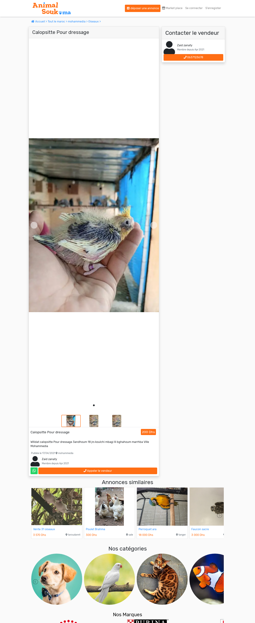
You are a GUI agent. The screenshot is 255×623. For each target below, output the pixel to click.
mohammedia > (78, 21)
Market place (173, 8)
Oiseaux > (94, 21)
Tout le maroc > (58, 21)
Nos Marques (127, 614)
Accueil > (41, 21)
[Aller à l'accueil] (52, 8)
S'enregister (213, 8)
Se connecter (194, 8)
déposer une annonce (144, 8)
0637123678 (194, 57)
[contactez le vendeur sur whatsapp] (34, 470)
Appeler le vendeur (99, 470)
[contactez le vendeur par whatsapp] (34, 470)
